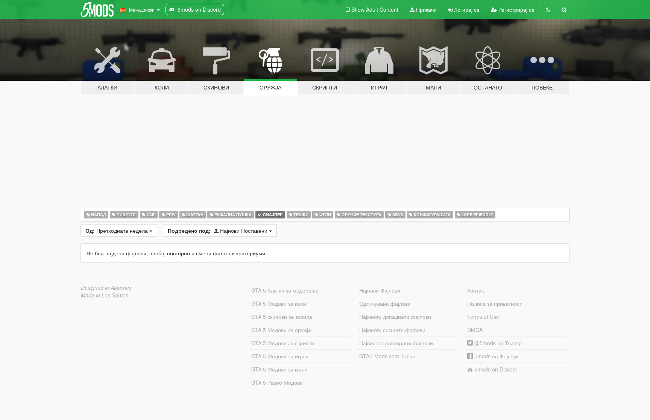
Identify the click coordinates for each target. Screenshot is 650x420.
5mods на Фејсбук (495, 356)
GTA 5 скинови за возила (281, 316)
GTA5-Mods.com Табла (387, 356)
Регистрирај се (516, 9)
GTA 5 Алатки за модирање (285, 290)
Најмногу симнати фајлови (392, 330)
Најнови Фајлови (379, 290)
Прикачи (426, 9)
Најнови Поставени (218, 230)
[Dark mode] (548, 9)
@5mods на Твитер (497, 343)
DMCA (475, 330)
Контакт (476, 290)
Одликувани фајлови (385, 303)
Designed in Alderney (106, 287)
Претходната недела (117, 230)
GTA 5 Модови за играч (279, 356)
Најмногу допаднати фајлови (395, 316)
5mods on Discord (495, 369)
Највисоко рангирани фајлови (396, 343)
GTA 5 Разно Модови (277, 382)
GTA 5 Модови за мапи (279, 369)
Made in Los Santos (104, 295)
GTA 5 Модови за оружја (281, 330)
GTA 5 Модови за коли (278, 303)
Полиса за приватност (494, 303)
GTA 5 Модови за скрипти (282, 343)
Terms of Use (483, 316)
